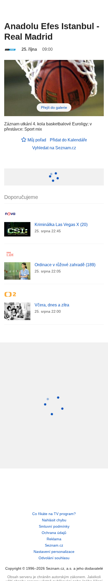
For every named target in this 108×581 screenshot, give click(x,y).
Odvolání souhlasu (54, 558)
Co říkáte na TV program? (54, 514)
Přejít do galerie (54, 107)
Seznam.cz (54, 545)
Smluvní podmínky (54, 526)
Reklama (54, 539)
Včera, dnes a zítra (52, 305)
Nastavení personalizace (54, 551)
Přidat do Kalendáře (68, 140)
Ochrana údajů (54, 533)
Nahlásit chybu (54, 520)
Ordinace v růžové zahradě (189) (65, 265)
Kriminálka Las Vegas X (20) (61, 224)
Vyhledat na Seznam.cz (54, 148)
